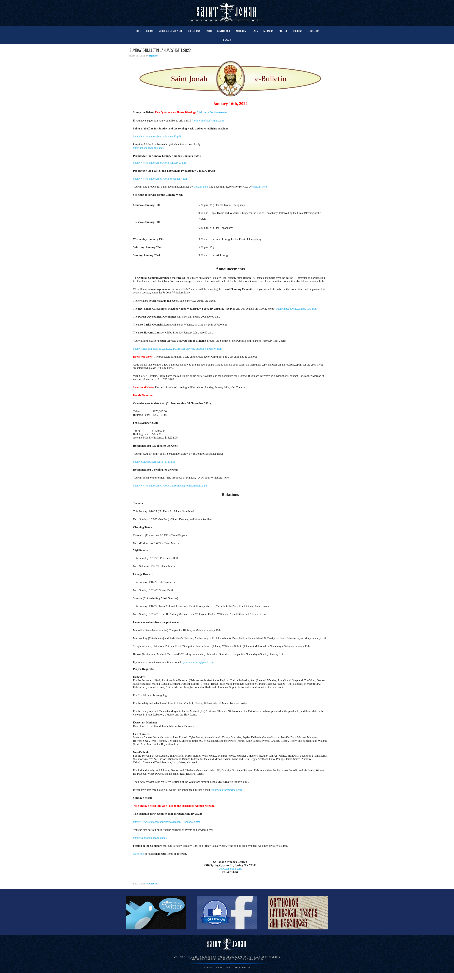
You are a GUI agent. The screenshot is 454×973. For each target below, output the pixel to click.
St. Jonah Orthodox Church (227, 13)
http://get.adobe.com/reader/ (148, 147)
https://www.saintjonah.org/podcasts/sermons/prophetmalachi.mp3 (170, 485)
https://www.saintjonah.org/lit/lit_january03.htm (159, 162)
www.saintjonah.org (230, 868)
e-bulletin (151, 883)
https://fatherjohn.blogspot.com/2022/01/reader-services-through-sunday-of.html (177, 348)
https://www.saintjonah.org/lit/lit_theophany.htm (160, 178)
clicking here (200, 186)
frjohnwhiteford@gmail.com (208, 120)
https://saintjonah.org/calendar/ (150, 837)
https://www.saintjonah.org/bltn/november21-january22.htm (166, 821)
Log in (246, 967)
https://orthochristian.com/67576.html (154, 461)
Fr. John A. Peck (230, 967)
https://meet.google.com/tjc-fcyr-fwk (296, 308)
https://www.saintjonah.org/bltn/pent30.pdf (157, 136)
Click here (139, 853)
